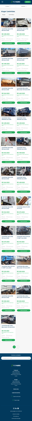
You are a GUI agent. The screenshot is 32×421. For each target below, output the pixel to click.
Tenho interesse (8, 43)
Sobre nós (16, 389)
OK (29, 358)
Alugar (3, 14)
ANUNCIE (28, 1)
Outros (16, 375)
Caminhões (11, 14)
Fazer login (16, 400)
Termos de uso (16, 416)
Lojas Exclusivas (16, 392)
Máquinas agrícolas (16, 371)
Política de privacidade (16, 418)
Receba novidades (16, 355)
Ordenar (23, 6)
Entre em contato (16, 414)
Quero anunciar (17, 396)
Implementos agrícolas (16, 373)
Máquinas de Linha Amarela (16, 374)
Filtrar (7, 6)
